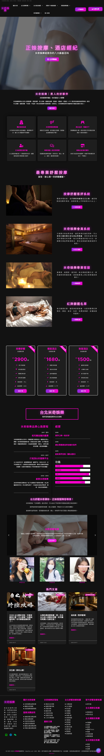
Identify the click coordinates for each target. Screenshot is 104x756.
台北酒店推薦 (37, 5)
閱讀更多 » (12, 637)
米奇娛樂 (16, 751)
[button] (9, 535)
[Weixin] (15, 735)
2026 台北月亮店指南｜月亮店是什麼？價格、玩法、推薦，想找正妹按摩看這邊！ (52, 741)
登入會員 (47, 13)
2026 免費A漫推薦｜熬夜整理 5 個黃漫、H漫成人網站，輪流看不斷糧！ (52, 731)
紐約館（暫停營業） (79, 615)
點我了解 (20, 391)
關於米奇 (15, 5)
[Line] (6, 735)
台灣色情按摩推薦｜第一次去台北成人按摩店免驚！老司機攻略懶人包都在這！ (51, 617)
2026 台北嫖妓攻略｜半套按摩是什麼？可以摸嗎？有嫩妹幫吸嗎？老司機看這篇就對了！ (20, 618)
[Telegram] (11, 735)
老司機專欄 (37, 13)
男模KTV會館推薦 (51, 5)
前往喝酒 (52, 540)
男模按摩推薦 (64, 5)
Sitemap (51, 753)
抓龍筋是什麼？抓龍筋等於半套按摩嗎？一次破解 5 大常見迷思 (52, 736)
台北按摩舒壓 (24, 5)
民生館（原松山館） (17, 670)
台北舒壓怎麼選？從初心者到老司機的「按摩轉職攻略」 (52, 727)
